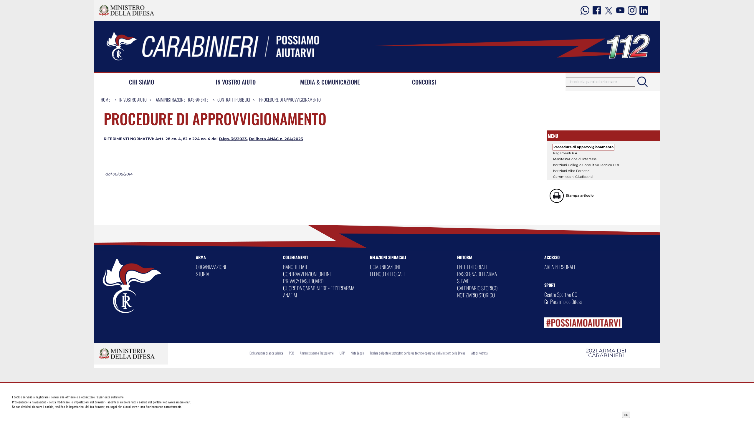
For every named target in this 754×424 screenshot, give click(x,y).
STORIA (202, 274)
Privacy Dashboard (148, 414)
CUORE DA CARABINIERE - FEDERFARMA (318, 288)
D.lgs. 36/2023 (233, 139)
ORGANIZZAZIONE (211, 267)
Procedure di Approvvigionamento (290, 99)
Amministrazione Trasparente (182, 99)
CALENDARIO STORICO (477, 288)
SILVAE (463, 281)
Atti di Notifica (479, 352)
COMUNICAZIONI (385, 267)
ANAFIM (290, 295)
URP (342, 352)
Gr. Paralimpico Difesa (563, 301)
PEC (291, 352)
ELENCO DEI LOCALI (387, 274)
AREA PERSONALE (560, 267)
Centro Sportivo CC (560, 294)
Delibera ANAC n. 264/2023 (276, 139)
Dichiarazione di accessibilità (266, 352)
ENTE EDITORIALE (472, 267)
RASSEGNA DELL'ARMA (477, 274)
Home (105, 99)
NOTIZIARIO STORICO (476, 295)
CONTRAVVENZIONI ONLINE (307, 274)
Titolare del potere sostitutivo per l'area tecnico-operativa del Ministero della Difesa (417, 352)
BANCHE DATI (295, 267)
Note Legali (357, 352)
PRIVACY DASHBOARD (303, 281)
